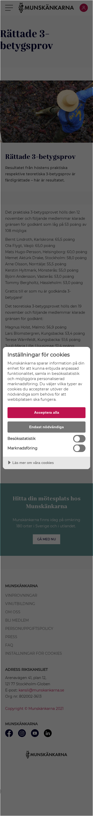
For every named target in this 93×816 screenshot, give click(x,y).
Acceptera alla (46, 412)
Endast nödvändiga (46, 427)
